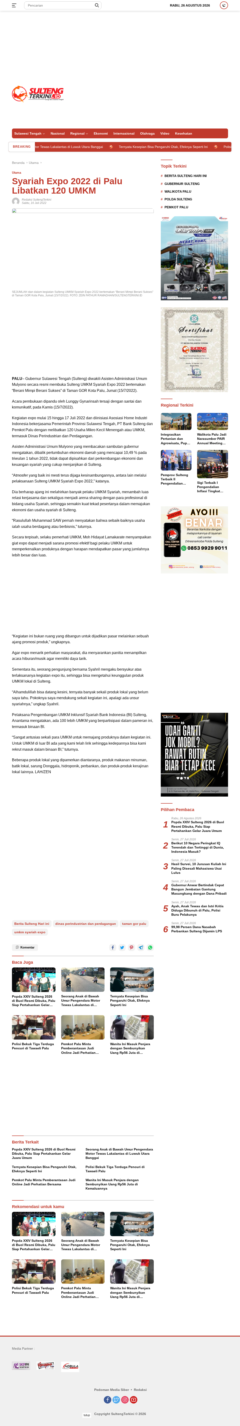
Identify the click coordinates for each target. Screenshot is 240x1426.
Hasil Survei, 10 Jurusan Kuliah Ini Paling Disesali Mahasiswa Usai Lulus (198, 868)
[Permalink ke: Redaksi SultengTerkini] (15, 201)
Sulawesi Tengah (27, 133)
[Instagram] (125, 1400)
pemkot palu (176, 207)
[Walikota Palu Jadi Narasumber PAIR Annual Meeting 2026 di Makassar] (212, 421)
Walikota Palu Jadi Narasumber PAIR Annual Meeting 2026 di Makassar (211, 439)
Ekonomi (101, 133)
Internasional (124, 133)
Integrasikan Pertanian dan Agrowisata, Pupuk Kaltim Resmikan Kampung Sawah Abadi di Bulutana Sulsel (176, 439)
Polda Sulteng (178, 199)
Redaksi (140, 1390)
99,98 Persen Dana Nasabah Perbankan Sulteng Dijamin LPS (196, 929)
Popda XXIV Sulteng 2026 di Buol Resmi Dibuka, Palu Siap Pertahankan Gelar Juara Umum (33, 1001)
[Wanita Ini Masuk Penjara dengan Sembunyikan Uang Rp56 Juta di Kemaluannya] (132, 1027)
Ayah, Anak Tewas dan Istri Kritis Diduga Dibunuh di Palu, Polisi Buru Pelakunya (197, 910)
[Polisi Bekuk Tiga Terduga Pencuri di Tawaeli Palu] (34, 1027)
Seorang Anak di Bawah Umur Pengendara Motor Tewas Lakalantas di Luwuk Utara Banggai (80, 1000)
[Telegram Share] (140, 947)
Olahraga (147, 133)
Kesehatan (183, 133)
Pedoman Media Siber (111, 1390)
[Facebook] (107, 1400)
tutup (87, 1415)
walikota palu (178, 191)
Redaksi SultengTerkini (36, 199)
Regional (77, 133)
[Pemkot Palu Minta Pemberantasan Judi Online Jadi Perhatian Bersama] (83, 1027)
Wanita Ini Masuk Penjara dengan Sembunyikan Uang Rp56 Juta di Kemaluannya (130, 1048)
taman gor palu (134, 924)
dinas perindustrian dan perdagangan (85, 924)
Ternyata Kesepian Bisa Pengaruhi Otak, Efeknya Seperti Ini (136, 147)
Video (164, 133)
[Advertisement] (120, 48)
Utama (16, 172)
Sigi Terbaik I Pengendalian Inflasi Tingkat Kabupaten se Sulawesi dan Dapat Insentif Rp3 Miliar (212, 487)
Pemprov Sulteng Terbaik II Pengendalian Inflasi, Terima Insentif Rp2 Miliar (175, 479)
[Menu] (15, 5)
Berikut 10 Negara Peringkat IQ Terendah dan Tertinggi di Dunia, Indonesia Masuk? (197, 847)
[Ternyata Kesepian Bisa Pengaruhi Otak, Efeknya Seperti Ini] (132, 979)
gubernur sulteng (182, 184)
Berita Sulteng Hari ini (31, 924)
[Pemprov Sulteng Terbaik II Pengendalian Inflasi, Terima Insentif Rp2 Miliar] (176, 460)
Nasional (58, 133)
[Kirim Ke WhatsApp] (150, 947)
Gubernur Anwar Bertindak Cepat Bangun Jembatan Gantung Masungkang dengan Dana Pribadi (199, 889)
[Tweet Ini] (122, 947)
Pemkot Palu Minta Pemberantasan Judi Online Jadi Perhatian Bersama (78, 1048)
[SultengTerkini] (38, 94)
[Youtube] (133, 1400)
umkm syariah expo (29, 932)
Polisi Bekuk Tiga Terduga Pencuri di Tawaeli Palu (33, 1046)
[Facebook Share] (112, 947)
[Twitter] (116, 1400)
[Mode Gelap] (224, 5)
